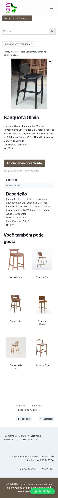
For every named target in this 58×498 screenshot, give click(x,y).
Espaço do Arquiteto (29, 409)
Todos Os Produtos (31, 171)
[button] (50, 62)
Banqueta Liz (16, 321)
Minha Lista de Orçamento (17, 18)
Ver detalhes (16, 288)
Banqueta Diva (42, 365)
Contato (20, 405)
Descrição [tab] (11, 180)
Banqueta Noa (15, 277)
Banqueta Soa (42, 277)
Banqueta (18, 171)
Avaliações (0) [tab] (13, 185)
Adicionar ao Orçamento (24, 163)
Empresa (37, 405)
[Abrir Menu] (51, 7)
